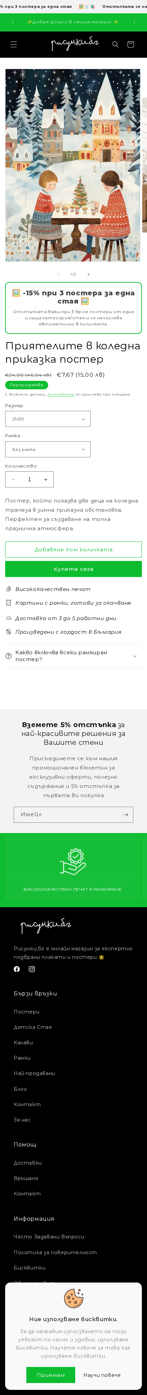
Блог (20, 1089)
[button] (13, 44)
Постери (26, 1012)
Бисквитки (29, 1268)
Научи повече (102, 1375)
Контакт (27, 1104)
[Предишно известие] (12, 22)
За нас (22, 1120)
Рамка (12, 435)
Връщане (26, 1178)
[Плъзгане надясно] (88, 274)
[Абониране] (125, 815)
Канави (23, 1042)
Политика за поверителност (55, 1252)
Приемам (51, 1375)
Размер (14, 405)
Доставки (28, 1163)
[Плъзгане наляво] (58, 274)
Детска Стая (33, 1027)
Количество (21, 466)
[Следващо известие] (134, 22)
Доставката (61, 394)
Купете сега (74, 569)
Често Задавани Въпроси (49, 1237)
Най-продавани (34, 1073)
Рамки (22, 1058)
